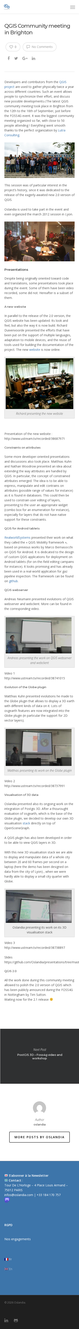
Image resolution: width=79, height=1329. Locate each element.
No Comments (42, 47)
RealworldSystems (17, 537)
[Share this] (8, 58)
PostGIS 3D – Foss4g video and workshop (39, 1056)
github (13, 581)
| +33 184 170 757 (47, 1195)
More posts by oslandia (39, 1137)
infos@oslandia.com (19, 1195)
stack (26, 823)
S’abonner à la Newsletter (28, 1175)
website (34, 349)
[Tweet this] (16, 58)
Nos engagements (17, 1239)
